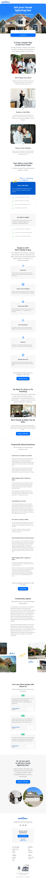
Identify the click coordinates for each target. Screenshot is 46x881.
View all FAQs (23, 588)
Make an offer (31, 857)
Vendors (30, 858)
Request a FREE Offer (23, 433)
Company (14, 857)
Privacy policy (27, 876)
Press (13, 860)
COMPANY (14, 855)
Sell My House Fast (23, 378)
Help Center (30, 852)
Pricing (13, 850)
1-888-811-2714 (23, 840)
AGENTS (29, 855)
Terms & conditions (20, 876)
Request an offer (15, 849)
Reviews (13, 852)
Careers (13, 858)
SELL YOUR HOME (15, 847)
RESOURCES (30, 847)
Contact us (30, 850)
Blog (29, 849)
